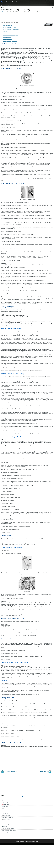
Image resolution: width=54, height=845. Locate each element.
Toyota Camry (6, 824)
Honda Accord (6, 808)
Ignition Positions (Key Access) (10, 27)
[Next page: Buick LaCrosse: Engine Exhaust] (50, 772)
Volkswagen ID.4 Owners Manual (9, 830)
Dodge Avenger (6, 804)
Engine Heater (6, 33)
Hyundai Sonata (6, 811)
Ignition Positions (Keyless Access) (11, 29)
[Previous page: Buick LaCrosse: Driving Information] (3, 772)
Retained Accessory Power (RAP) (10, 35)
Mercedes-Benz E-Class (8, 817)
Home (2, 5)
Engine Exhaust (43, 771)
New (4, 5)
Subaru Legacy (6, 821)
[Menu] (52, 3)
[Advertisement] (27, 17)
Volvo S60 (5, 826)
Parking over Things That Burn (10, 41)
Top (7, 5)
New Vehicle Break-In (8, 25)
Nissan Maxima (6, 819)
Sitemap (10, 5)
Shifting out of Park (7, 39)
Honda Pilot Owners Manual (8, 828)
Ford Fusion (5, 806)
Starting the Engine (7, 31)
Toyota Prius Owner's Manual (8, 832)
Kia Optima (5, 813)
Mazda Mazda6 (6, 815)
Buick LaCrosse (3, 11)
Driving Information (11, 771)
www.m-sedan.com (30, 841)
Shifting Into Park (7, 37)
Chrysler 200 (5, 802)
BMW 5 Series (6, 797)
